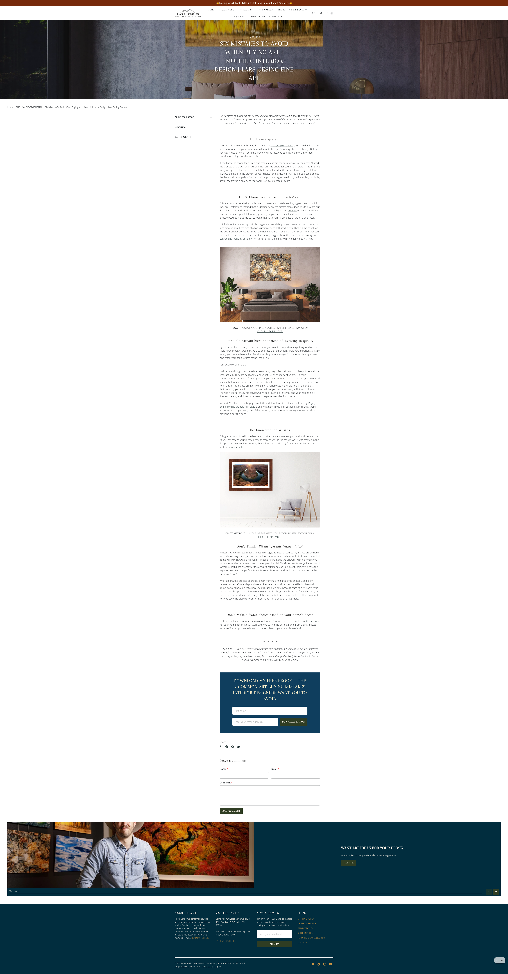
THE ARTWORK (226, 9)
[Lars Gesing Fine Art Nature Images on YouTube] (330, 964)
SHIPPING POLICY (306, 918)
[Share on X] (222, 747)
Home (10, 107)
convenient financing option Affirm (238, 238)
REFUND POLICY (305, 933)
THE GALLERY (266, 9)
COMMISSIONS (257, 16)
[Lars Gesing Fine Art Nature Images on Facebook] (319, 964)
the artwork (312, 621)
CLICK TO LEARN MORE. (270, 331)
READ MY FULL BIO (200, 937)
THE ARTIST (247, 9)
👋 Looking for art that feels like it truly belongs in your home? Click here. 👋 (254, 3)
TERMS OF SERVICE (307, 923)
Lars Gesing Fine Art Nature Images (198, 963)
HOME (211, 9)
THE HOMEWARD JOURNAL (29, 107)
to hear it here (238, 447)
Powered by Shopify (211, 966)
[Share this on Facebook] (227, 747)
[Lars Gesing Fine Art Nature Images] (188, 13)
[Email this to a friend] (238, 747)
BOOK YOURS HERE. (225, 941)
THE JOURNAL (238, 16)
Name (224, 769)
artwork (292, 210)
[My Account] (321, 13)
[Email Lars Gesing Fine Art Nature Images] (313, 964)
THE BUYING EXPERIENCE (291, 9)
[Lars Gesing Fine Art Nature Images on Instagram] (325, 964)
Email (275, 769)
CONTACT (302, 942)
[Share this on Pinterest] (232, 747)
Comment (226, 782)
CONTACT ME (276, 16)
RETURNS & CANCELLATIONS (312, 937)
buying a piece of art (282, 145)
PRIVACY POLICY (305, 928)
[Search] (313, 13)
